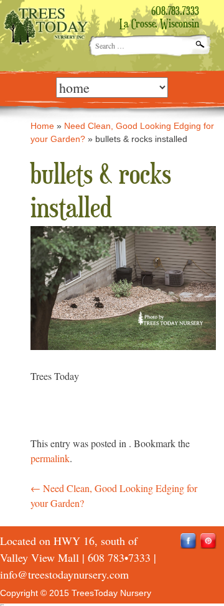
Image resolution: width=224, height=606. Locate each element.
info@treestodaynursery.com (64, 574)
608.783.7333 (175, 12)
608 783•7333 (119, 557)
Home (42, 126)
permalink (50, 458)
